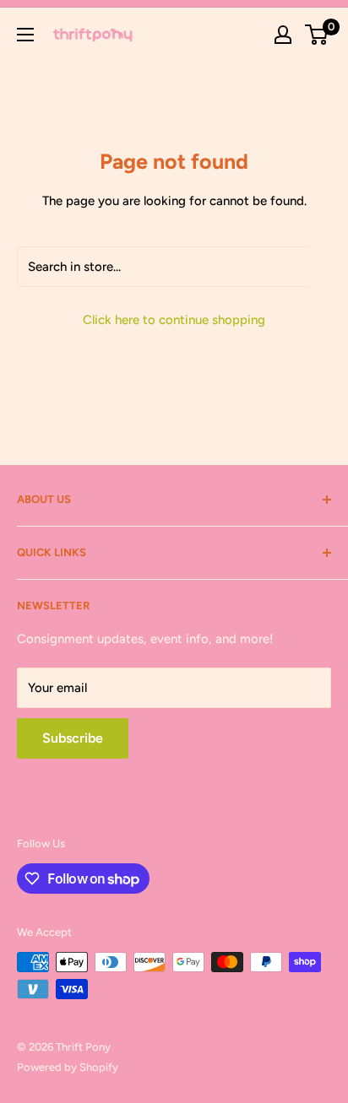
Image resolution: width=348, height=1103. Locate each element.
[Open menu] (25, 34)
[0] (317, 34)
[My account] (283, 34)
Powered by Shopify (67, 1067)
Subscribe (72, 738)
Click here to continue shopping (174, 319)
